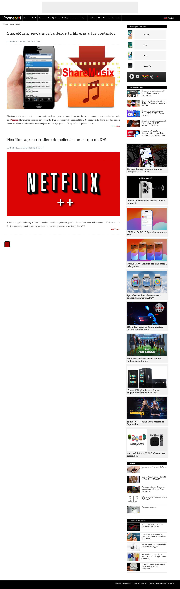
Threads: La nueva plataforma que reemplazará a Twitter (144, 170)
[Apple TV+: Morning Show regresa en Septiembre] (147, 418)
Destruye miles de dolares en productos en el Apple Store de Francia (153, 489)
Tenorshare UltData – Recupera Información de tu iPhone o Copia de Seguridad (153, 133)
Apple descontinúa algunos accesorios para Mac (152, 525)
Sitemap (172, 583)
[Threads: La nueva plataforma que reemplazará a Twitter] (147, 166)
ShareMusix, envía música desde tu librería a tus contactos (61, 33)
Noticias (26, 18)
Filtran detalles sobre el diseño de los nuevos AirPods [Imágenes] (154, 566)
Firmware (106, 18)
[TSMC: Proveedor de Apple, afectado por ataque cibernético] (147, 324)
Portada (5, 24)
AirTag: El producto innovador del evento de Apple (154, 545)
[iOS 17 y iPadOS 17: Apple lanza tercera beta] (147, 229)
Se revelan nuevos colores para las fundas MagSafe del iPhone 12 (154, 556)
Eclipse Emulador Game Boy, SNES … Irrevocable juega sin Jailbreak (154, 103)
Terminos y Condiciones (123, 583)
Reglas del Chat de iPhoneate (158, 583)
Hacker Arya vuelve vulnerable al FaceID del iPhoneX (154, 478)
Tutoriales (42, 18)
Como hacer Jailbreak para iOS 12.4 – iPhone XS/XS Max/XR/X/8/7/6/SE (154, 123)
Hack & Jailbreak (53, 18)
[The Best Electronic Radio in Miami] (144, 77)
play (132, 76)
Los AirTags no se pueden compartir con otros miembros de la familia (154, 536)
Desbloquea (66, 18)
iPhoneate (12, 17)
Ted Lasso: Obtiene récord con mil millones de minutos (144, 359)
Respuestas (116, 18)
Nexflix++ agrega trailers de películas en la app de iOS (56, 139)
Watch (34, 18)
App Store (92, 18)
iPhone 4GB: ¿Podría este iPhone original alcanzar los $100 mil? (143, 391)
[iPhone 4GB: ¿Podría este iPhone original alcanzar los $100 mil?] (147, 387)
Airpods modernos (149, 507)
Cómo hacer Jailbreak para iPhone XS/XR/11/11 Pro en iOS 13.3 (153, 113)
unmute (158, 76)
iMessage (14, 119)
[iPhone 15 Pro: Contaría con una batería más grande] (147, 260)
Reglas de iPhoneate (139, 583)
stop (138, 76)
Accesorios (76, 18)
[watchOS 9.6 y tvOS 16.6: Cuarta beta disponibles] (147, 450)
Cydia (84, 18)
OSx (99, 18)
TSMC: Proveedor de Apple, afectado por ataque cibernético (145, 328)
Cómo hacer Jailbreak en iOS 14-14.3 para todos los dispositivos (153, 93)
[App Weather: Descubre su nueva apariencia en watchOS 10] (147, 292)
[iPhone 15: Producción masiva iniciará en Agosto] (147, 197)
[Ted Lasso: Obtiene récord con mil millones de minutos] (147, 355)
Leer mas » (115, 126)
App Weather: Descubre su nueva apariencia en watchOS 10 (144, 296)
